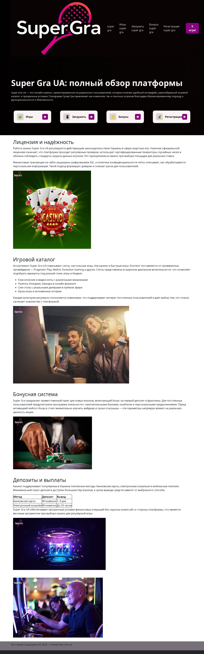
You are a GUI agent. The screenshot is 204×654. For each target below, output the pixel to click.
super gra (110, 28)
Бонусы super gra (153, 28)
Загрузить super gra (137, 28)
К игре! (192, 28)
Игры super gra (122, 28)
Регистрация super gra (171, 28)
